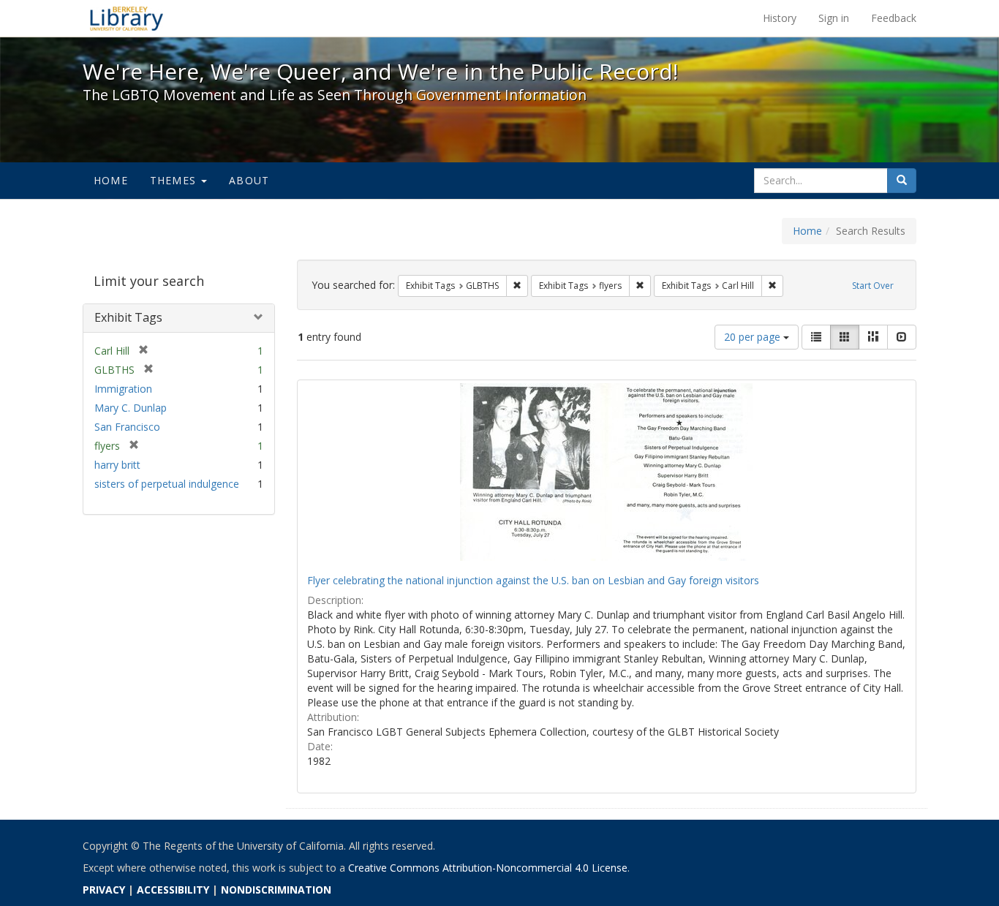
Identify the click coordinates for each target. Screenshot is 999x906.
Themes (175, 180)
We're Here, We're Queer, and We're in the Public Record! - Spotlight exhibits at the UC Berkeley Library (126, 18)
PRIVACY (104, 889)
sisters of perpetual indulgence (166, 484)
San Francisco (127, 427)
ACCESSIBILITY (173, 889)
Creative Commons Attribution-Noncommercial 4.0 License (487, 868)
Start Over (873, 285)
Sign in (833, 18)
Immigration (123, 389)
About (249, 180)
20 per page (753, 337)
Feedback (893, 18)
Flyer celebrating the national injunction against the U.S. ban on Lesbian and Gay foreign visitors (533, 580)
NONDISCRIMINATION (276, 889)
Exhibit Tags (128, 317)
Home (111, 180)
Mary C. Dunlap (130, 408)
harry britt (117, 465)
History (779, 18)
